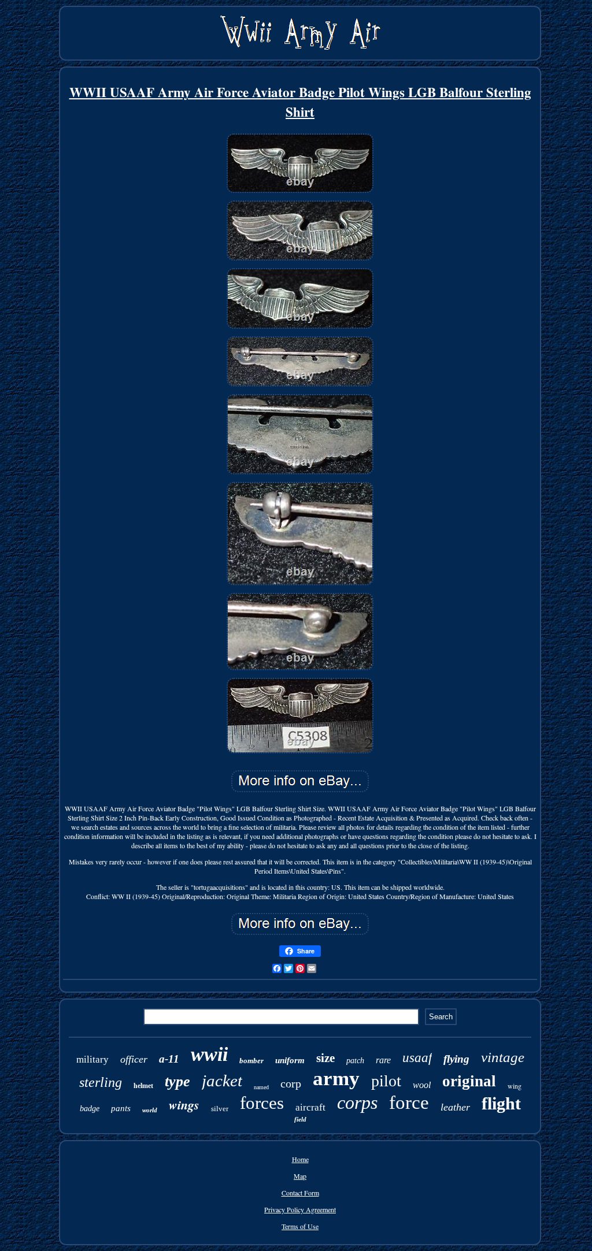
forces (262, 1103)
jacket (222, 1080)
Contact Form (300, 1192)
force (409, 1102)
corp (290, 1083)
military (92, 1059)
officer (133, 1059)
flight (501, 1103)
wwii (209, 1054)
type (177, 1081)
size (325, 1058)
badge (89, 1108)
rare (383, 1060)
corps (357, 1102)
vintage (502, 1057)
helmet (143, 1086)
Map (300, 1176)
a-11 (169, 1059)
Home (300, 1159)
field (300, 1119)
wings (184, 1104)
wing (514, 1085)
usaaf (417, 1057)
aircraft (310, 1107)
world (149, 1110)
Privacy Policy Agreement (300, 1209)
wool (422, 1085)
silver (219, 1108)
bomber (251, 1060)
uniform (290, 1060)
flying (456, 1059)
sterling (100, 1082)
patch (355, 1060)
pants (121, 1108)
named (261, 1087)
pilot (386, 1081)
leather (455, 1107)
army (336, 1078)
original (469, 1081)
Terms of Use (300, 1226)
